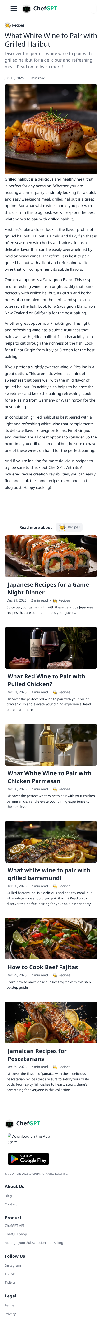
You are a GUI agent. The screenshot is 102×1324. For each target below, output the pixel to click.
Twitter (10, 1282)
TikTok (10, 1274)
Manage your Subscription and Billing (34, 1243)
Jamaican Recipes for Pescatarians (37, 1055)
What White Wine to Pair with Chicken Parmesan (50, 777)
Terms (9, 1305)
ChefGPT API (14, 1226)
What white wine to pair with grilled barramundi (49, 874)
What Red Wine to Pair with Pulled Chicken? (46, 680)
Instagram (13, 1265)
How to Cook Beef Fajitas (43, 967)
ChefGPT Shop (16, 1234)
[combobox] (93, 8)
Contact (11, 1204)
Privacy (10, 1314)
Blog (8, 1196)
